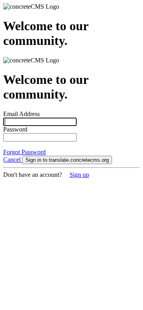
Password (15, 129)
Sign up (79, 174)
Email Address (21, 113)
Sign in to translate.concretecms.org (67, 160)
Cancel (12, 159)
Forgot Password (24, 152)
